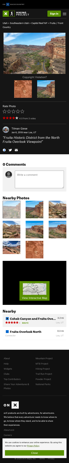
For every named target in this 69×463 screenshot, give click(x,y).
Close (34, 452)
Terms (42, 458)
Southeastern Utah (19, 23)
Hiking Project (43, 368)
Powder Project (43, 379)
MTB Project (42, 363)
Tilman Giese (19, 128)
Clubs (6, 373)
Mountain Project (44, 358)
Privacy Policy (33, 446)
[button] (4, 150)
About (7, 358)
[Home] (18, 14)
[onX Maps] (11, 407)
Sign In (54, 13)
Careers (8, 435)
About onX (9, 430)
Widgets (8, 368)
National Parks (43, 384)
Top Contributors (12, 379)
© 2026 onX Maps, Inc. (25, 458)
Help (6, 363)
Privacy (51, 458)
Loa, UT (32, 132)
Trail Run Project (44, 373)
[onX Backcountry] (13, 4)
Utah (5, 23)
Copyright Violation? (34, 77)
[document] (34, 448)
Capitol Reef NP (39, 23)
